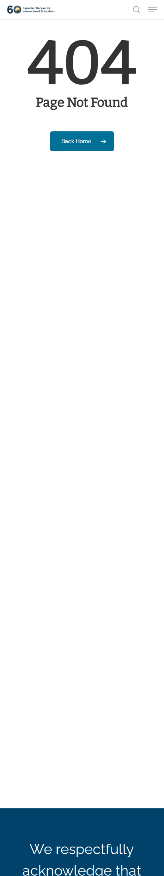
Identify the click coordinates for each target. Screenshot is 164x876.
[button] (152, 10)
